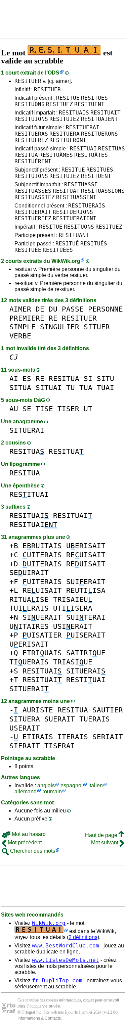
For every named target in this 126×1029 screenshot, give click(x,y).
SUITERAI (86, 617)
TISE (44, 409)
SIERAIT (24, 746)
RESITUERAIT (32, 212)
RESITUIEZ (64, 119)
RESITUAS (111, 148)
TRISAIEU (72, 599)
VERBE (20, 336)
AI (13, 378)
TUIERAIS (29, 608)
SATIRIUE (86, 653)
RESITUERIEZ (32, 218)
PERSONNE (105, 309)
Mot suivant (105, 842)
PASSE (73, 309)
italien (95, 785)
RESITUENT (89, 104)
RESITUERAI (82, 127)
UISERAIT (86, 635)
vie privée (51, 1006)
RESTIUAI (86, 679)
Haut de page (102, 835)
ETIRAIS (38, 737)
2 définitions (83, 937)
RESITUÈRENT (32, 161)
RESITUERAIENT (74, 218)
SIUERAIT (42, 617)
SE (27, 409)
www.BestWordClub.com (65, 945)
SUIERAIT (86, 581)
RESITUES (94, 98)
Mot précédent (24, 842)
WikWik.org (65, 261)
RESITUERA (64, 134)
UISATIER (42, 635)
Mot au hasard (28, 834)
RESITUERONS (99, 134)
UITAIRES (29, 626)
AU (13, 409)
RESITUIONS (31, 119)
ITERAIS (72, 737)
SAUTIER (107, 710)
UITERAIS (42, 555)
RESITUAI (83, 148)
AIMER (20, 309)
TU (70, 387)
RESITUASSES (32, 191)
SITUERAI (26, 430)
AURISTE (38, 710)
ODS (53, 73)
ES (27, 378)
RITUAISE (29, 599)
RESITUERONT (67, 140)
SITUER (97, 327)
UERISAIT (86, 546)
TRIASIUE (72, 662)
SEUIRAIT (29, 572)
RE (53, 318)
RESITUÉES (58, 250)
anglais (46, 785)
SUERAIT (59, 719)
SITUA (20, 387)
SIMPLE (22, 327)
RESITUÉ (67, 243)
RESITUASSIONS (103, 191)
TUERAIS (94, 719)
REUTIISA (86, 590)
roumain (52, 791)
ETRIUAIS (42, 653)
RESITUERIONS (73, 212)
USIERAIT (72, 626)
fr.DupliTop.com (57, 980)
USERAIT (24, 728)
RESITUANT (74, 235)
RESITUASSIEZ (34, 197)
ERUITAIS (42, 546)
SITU (105, 378)
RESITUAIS (74, 112)
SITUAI (49, 387)
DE (40, 309)
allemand (25, 791)
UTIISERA (72, 608)
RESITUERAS (31, 134)
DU (53, 309)
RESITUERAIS (86, 205)
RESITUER (27, 81)
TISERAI (59, 746)
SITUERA (24, 719)
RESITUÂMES (56, 155)
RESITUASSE (81, 184)
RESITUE (68, 98)
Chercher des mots (32, 851)
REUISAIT (86, 555)
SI (88, 378)
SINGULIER (59, 327)
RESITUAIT (105, 112)
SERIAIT (107, 737)
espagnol (71, 785)
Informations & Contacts (39, 1018)
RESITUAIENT (99, 119)
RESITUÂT (66, 191)
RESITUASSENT (76, 197)
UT (88, 409)
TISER (68, 409)
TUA (85, 387)
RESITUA (26, 155)
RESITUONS (29, 104)
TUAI (105, 387)
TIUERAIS (29, 662)
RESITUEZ (59, 104)
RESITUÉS (93, 243)
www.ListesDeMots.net (65, 960)
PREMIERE (26, 318)
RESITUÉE (27, 250)
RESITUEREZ (31, 140)
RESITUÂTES (91, 155)
